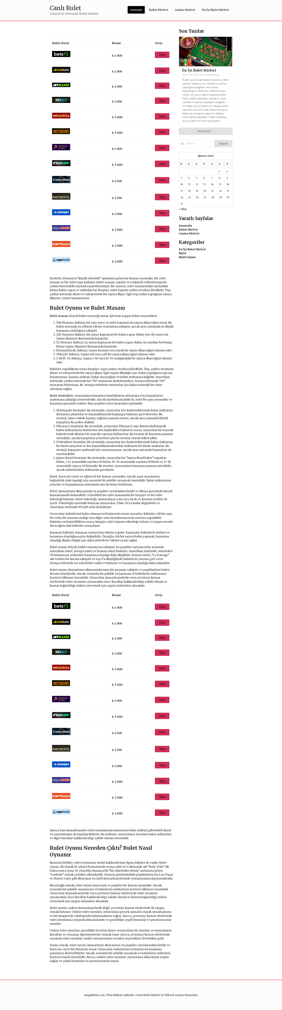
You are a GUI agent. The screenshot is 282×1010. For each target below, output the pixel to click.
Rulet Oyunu (187, 257)
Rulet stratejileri (61, 395)
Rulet (182, 253)
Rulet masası (59, 316)
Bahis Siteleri (188, 229)
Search (223, 143)
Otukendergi (211, 74)
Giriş (162, 54)
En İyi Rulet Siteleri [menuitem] (215, 9)
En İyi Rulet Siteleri (192, 249)
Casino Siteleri (189, 233)
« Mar (183, 209)
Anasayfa (185, 225)
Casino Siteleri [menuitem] (185, 9)
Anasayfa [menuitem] (136, 9)
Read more (204, 131)
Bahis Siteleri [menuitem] (158, 9)
